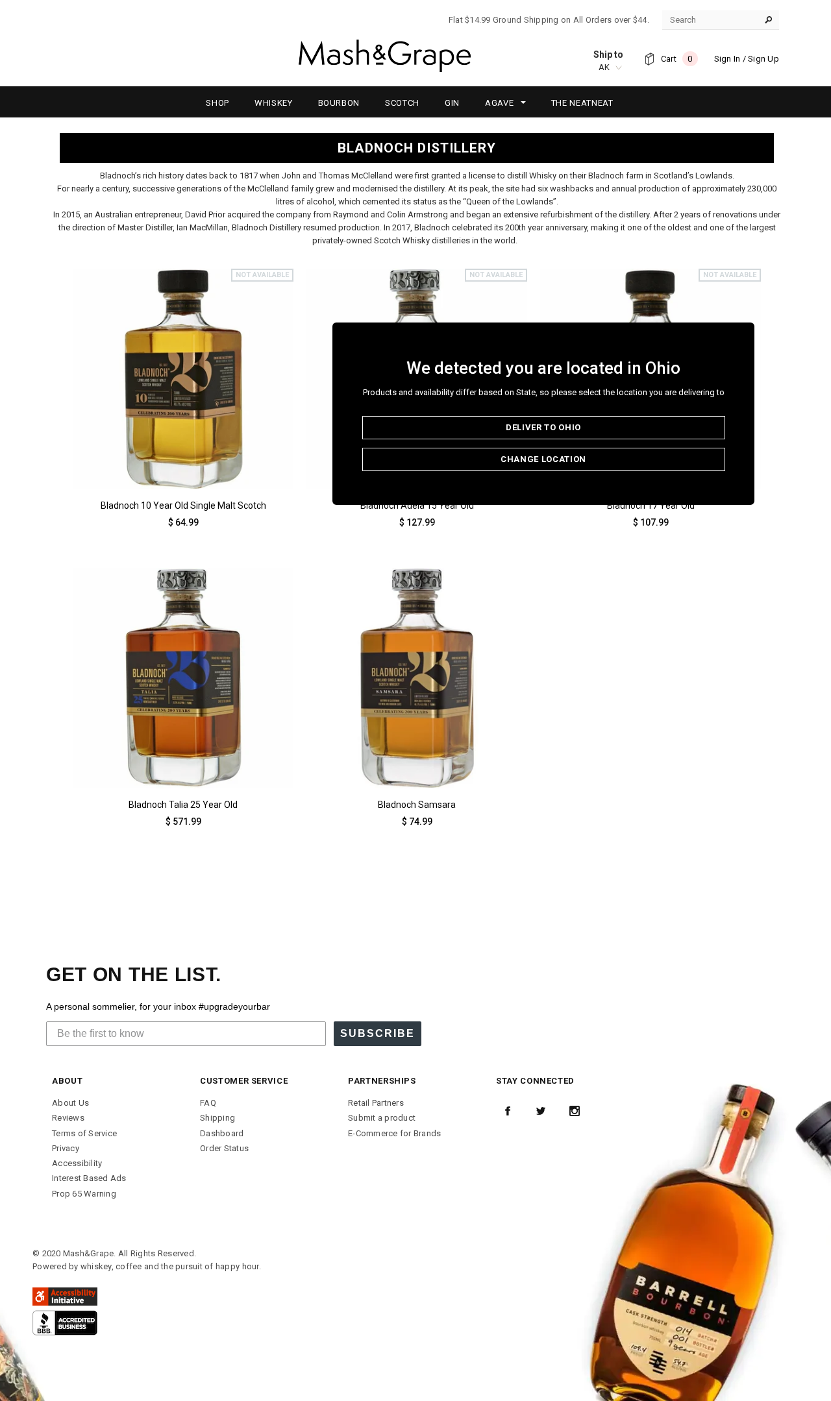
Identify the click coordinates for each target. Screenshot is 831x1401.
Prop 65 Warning (84, 1194)
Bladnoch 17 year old (651, 505)
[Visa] (64, 1322)
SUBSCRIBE (377, 1033)
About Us (70, 1103)
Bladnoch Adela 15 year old (417, 505)
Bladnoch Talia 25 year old (183, 804)
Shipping (217, 1118)
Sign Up (763, 59)
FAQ (208, 1103)
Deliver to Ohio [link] (543, 427)
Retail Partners (376, 1103)
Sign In (727, 59)
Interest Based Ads (89, 1178)
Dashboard (221, 1133)
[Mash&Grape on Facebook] (507, 1111)
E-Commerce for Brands (394, 1133)
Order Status (224, 1148)
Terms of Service (84, 1133)
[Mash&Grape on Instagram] (574, 1111)
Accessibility (77, 1163)
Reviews (68, 1118)
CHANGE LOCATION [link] (543, 459)
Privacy (65, 1148)
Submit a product (382, 1118)
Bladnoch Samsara (417, 804)
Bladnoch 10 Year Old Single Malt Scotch (183, 505)
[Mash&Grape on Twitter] (540, 1111)
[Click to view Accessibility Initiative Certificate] (64, 1295)
